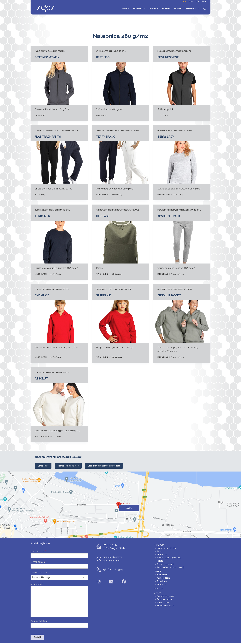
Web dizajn (162, 575)
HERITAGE (102, 216)
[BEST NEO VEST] (181, 83)
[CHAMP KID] (59, 321)
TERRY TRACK (105, 136)
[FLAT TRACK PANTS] (59, 162)
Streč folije (43, 466)
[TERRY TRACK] (120, 162)
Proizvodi (138, 8)
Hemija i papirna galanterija (169, 558)
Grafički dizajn (163, 578)
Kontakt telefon (39, 621)
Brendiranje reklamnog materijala (104, 466)
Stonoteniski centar (165, 606)
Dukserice (162, 130)
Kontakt (178, 8)
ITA (197, 1)
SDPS (129, 508)
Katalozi (166, 8)
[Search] (204, 9)
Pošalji (37, 637)
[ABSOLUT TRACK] (181, 242)
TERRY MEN (42, 216)
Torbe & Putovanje (130, 210)
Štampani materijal (165, 564)
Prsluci (161, 51)
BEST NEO (102, 57)
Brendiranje (162, 581)
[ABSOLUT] (59, 404)
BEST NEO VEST (168, 57)
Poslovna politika (164, 599)
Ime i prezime (38, 551)
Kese (159, 551)
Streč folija (162, 554)
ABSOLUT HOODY (169, 295)
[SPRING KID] (120, 321)
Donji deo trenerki (44, 130)
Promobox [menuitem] (191, 8)
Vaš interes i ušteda (165, 596)
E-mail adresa (38, 562)
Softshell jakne (49, 51)
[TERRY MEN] (59, 242)
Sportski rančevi (112, 210)
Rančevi (99, 210)
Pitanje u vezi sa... (39, 572)
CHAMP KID (42, 295)
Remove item (83, 577)
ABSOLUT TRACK (168, 216)
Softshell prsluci (174, 51)
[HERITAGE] (120, 242)
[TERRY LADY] (181, 162)
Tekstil (61, 51)
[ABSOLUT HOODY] (181, 321)
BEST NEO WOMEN (47, 57)
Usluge (152, 8)
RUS (204, 1)
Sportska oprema (61, 130)
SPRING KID (103, 295)
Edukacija (161, 584)
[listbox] (59, 577)
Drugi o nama (163, 602)
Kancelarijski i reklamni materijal (171, 567)
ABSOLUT (41, 378)
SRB (184, 1)
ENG (191, 1)
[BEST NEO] (120, 83)
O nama (123, 8)
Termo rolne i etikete (68, 466)
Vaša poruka (37, 584)
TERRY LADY (165, 136)
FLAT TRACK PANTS (48, 136)
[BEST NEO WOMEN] (59, 83)
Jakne (37, 51)
